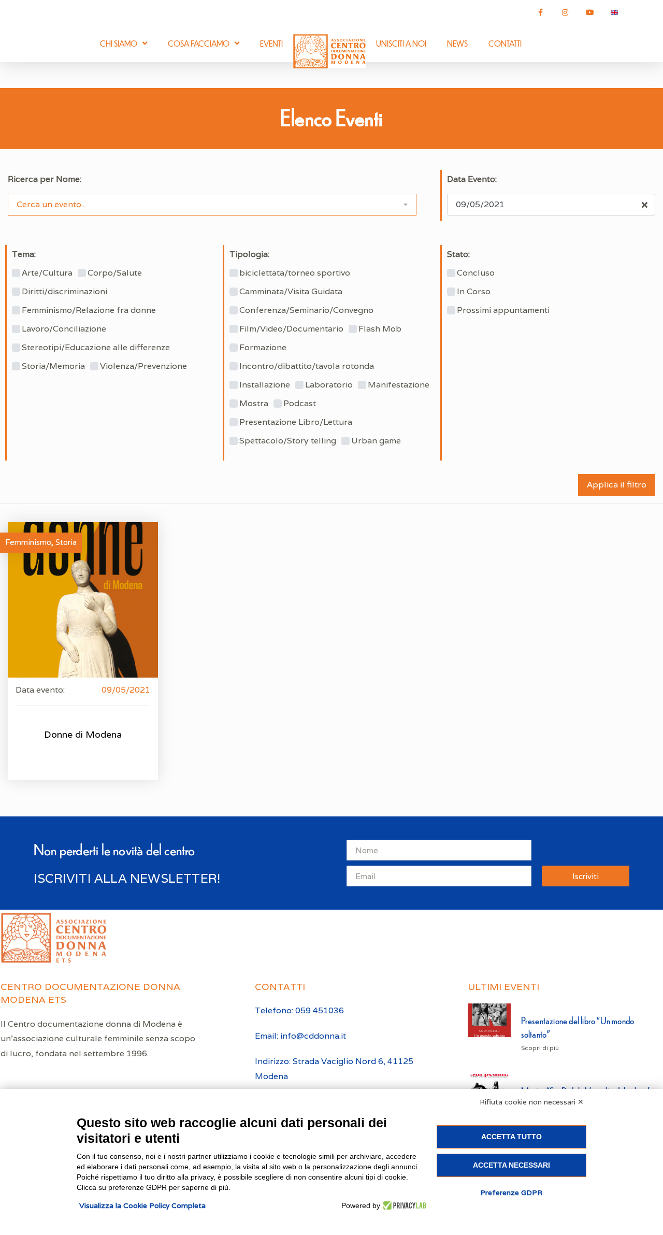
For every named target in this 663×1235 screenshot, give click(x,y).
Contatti (505, 43)
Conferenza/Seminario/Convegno (306, 310)
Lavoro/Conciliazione (64, 329)
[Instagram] (565, 12)
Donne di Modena (83, 734)
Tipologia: (249, 254)
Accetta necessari (511, 1165)
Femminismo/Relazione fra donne (89, 310)
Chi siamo (118, 43)
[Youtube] (590, 12)
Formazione (262, 347)
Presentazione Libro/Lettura (295, 422)
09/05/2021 (126, 689)
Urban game (376, 441)
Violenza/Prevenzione (143, 366)
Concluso (476, 273)
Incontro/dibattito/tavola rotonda (306, 366)
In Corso (474, 292)
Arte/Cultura (47, 273)
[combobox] (212, 205)
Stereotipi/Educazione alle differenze (96, 347)
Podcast (299, 403)
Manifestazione (398, 385)
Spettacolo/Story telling (287, 441)
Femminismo (28, 542)
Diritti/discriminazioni (64, 292)
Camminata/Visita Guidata (290, 292)
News (457, 43)
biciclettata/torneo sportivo (294, 273)
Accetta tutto (511, 1136)
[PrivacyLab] (403, 1205)
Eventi (271, 43)
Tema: (24, 254)
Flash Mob (379, 329)
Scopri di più (540, 1048)
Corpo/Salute (115, 273)
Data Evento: (472, 179)
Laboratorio (329, 385)
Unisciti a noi (401, 43)
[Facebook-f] (540, 12)
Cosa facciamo (198, 43)
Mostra (253, 403)
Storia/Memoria (53, 366)
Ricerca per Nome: (44, 179)
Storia (66, 542)
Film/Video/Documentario (291, 329)
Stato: (458, 254)
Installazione (264, 385)
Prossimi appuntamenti (503, 310)
